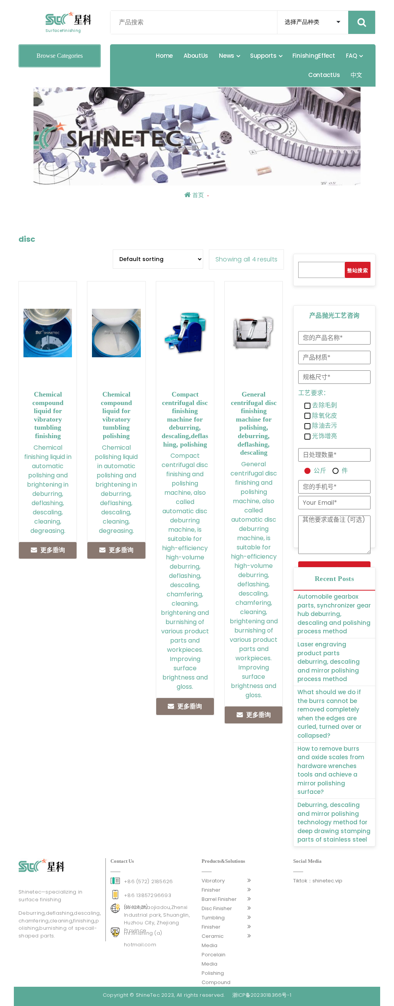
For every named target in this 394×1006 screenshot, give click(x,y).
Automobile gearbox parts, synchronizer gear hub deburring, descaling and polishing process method (334, 614)
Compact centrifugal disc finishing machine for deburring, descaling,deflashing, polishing (185, 419)
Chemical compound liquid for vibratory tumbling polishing (116, 415)
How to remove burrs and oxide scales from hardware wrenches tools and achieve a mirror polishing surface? (330, 770)
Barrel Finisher (219, 899)
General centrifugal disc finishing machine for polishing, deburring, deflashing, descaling (254, 423)
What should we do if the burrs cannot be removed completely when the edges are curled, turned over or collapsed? (329, 714)
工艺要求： (313, 393)
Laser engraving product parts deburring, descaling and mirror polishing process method (328, 661)
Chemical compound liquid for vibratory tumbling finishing (47, 415)
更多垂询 (52, 550)
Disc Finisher (217, 908)
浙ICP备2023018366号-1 (262, 995)
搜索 (362, 270)
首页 (197, 195)
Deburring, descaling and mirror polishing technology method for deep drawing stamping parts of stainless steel (334, 822)
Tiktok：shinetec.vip (317, 880)
